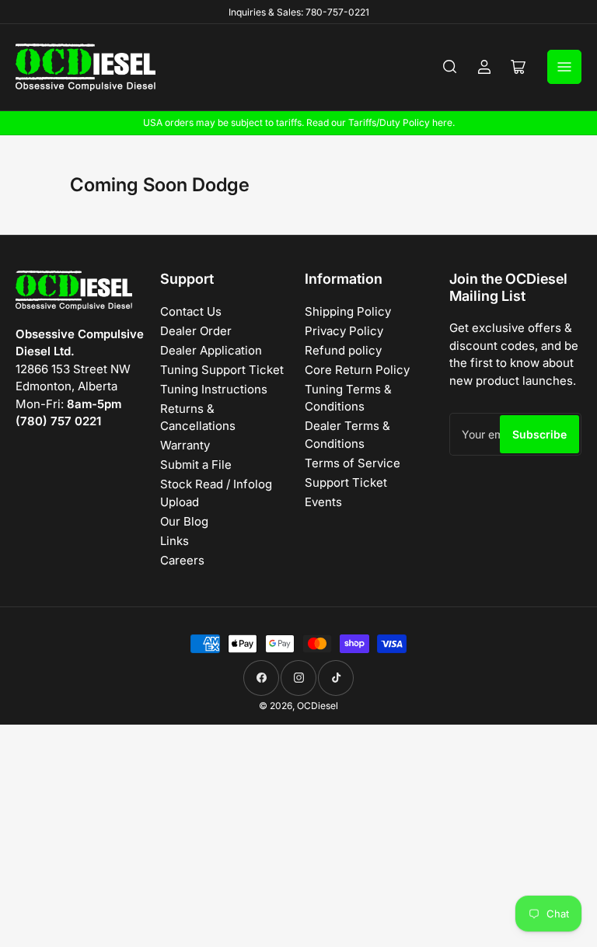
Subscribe (539, 434)
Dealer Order (196, 330)
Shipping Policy (348, 311)
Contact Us (191, 311)
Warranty (185, 445)
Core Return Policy (357, 369)
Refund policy (343, 350)
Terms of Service (352, 463)
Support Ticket (346, 482)
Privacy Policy (344, 330)
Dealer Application (211, 350)
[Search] (450, 67)
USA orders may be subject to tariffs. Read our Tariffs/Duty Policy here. (299, 122)
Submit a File (196, 464)
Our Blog (184, 521)
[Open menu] (564, 67)
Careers (182, 560)
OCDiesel (317, 705)
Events (323, 501)
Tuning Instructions (213, 389)
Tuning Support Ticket (222, 369)
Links (174, 540)
